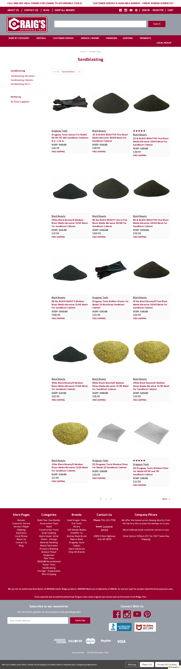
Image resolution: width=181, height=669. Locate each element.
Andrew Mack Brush (77, 536)
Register (158, 10)
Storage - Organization (49, 571)
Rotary (76, 526)
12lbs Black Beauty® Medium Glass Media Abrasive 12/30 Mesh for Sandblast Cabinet (70, 467)
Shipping (128, 38)
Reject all (147, 664)
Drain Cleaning (49, 533)
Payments (145, 38)
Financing (111, 38)
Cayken (76, 545)
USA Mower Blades (76, 529)
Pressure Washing (49, 548)
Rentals (41, 38)
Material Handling (49, 542)
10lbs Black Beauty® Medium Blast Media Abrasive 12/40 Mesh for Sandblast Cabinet (70, 386)
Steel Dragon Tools (76, 520)
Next (165, 499)
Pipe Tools (49, 558)
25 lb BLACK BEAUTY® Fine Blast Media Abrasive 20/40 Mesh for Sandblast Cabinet (151, 141)
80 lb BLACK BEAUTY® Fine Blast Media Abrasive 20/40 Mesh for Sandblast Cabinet (151, 223)
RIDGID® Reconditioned (49, 561)
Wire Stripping (49, 574)
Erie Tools (77, 523)
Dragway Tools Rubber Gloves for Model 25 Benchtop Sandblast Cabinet (110, 304)
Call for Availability (111, 436)
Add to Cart (70, 106)
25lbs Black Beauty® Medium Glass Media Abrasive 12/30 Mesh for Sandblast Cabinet (151, 386)
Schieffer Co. (76, 533)
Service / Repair (90, 38)
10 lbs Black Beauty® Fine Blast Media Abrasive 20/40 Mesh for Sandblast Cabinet (150, 304)
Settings (132, 664)
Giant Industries (77, 548)
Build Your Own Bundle (49, 520)
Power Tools (49, 564)
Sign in (146, 10)
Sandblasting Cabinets (22, 80)
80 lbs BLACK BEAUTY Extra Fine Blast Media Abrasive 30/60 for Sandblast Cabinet (109, 223)
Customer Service (63, 38)
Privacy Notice (78, 652)
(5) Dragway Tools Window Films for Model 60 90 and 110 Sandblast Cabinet (151, 471)
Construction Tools (49, 529)
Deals (49, 526)
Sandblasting (49, 567)
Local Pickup (164, 42)
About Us (13, 10)
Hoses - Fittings (49, 539)
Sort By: (56, 72)
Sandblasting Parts (20, 84)
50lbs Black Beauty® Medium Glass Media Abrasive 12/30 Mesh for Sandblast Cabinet (110, 386)
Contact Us (31, 10)
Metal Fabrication (49, 545)
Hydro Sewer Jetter (49, 536)
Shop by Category (18, 38)
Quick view (70, 100)
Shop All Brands (65, 10)
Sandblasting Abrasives (22, 76)
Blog (46, 10)
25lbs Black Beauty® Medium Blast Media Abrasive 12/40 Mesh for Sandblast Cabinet (70, 223)
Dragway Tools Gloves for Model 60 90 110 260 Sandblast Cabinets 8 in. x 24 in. (70, 137)
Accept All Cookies (167, 664)
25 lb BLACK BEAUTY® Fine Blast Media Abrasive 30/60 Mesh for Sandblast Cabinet (110, 137)
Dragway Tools (76, 542)
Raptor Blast (76, 539)
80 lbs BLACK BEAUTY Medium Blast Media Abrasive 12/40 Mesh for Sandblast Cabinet (70, 304)
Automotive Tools (49, 523)
